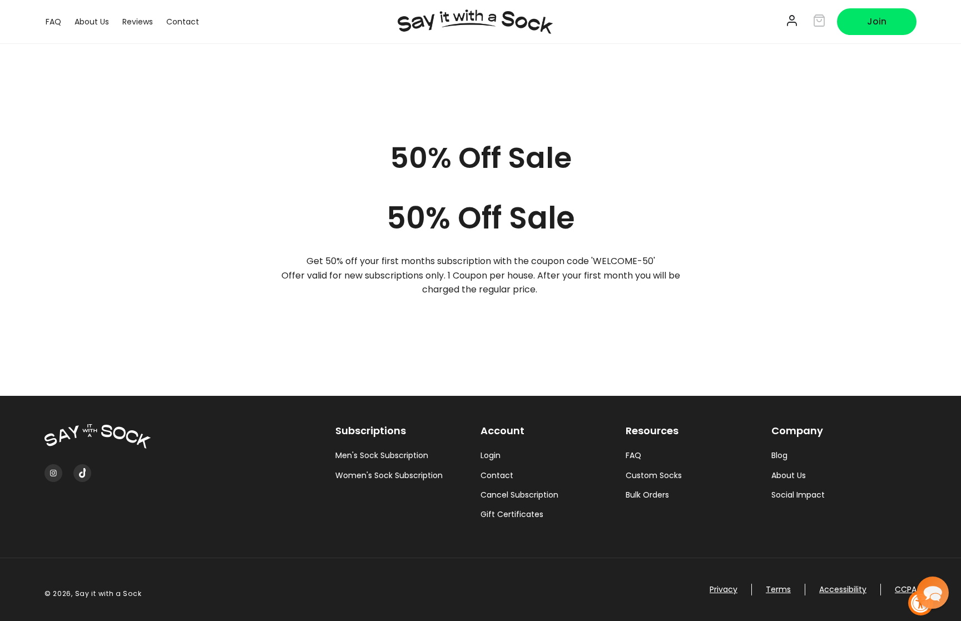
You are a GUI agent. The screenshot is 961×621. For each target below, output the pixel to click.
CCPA (906, 589)
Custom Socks (654, 475)
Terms (778, 589)
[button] (933, 593)
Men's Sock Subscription (381, 455)
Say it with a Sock (108, 593)
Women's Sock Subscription (389, 475)
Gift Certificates (512, 514)
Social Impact (798, 494)
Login (491, 455)
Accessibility (842, 589)
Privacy (723, 589)
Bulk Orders (647, 494)
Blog (779, 455)
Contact (497, 475)
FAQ (633, 455)
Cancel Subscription (519, 494)
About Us (788, 475)
